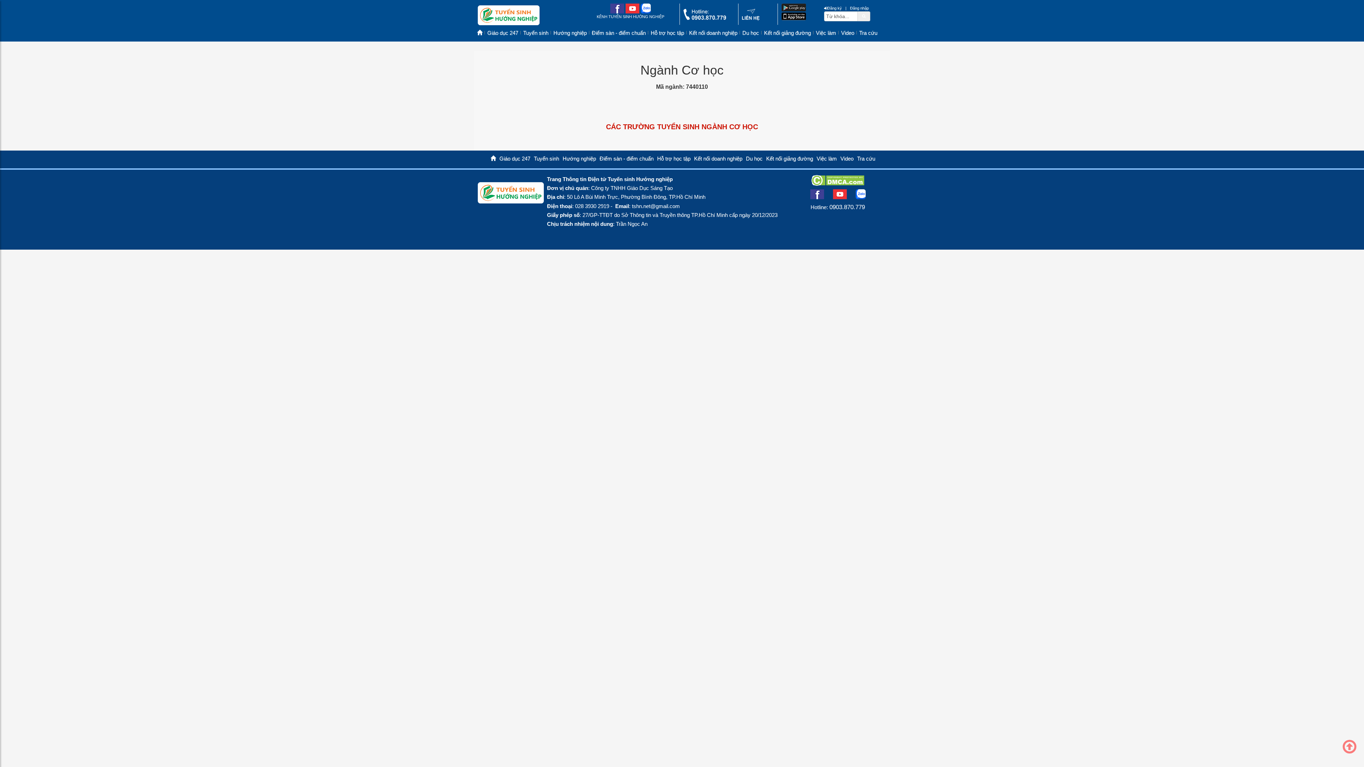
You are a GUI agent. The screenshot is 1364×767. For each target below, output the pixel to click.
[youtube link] (632, 12)
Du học (750, 33)
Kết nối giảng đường (787, 33)
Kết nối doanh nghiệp (713, 33)
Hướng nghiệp (570, 33)
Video (847, 33)
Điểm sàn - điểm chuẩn (619, 33)
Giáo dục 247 (502, 33)
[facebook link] (617, 12)
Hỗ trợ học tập (667, 33)
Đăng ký (834, 8)
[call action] (704, 18)
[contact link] (750, 19)
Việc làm (826, 33)
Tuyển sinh (535, 33)
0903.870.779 (847, 207)
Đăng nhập (859, 8)
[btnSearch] (864, 16)
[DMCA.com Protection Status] (837, 183)
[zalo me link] (646, 12)
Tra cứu (868, 33)
